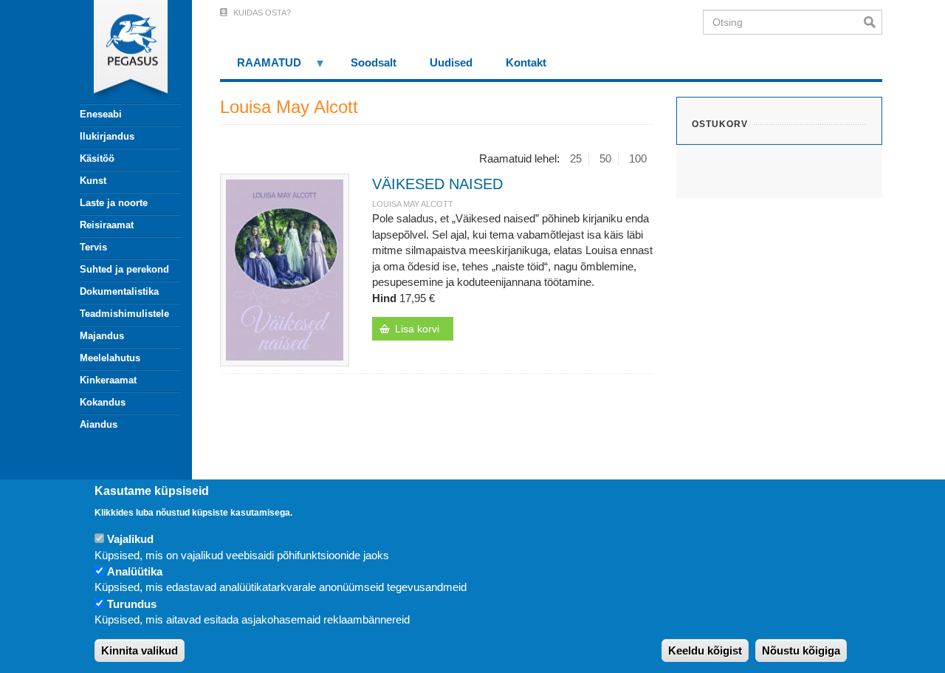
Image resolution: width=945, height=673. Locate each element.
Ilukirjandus (107, 136)
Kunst (93, 180)
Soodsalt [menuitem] (373, 62)
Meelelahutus (110, 357)
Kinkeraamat (108, 380)
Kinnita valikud (139, 650)
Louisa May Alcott (412, 203)
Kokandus (103, 402)
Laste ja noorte (114, 202)
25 (576, 158)
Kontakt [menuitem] (526, 62)
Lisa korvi (417, 329)
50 (605, 158)
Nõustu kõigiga (801, 650)
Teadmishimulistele (124, 313)
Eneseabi (101, 114)
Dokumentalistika (119, 291)
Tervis (93, 247)
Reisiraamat (107, 224)
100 (638, 158)
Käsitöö (97, 158)
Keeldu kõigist (705, 650)
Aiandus (98, 424)
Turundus (132, 604)
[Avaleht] (122, 51)
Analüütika (134, 571)
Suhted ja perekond (124, 269)
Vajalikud (130, 539)
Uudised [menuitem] (451, 62)
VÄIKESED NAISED (437, 184)
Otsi (873, 22)
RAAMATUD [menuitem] (260, 67)
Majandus (102, 335)
